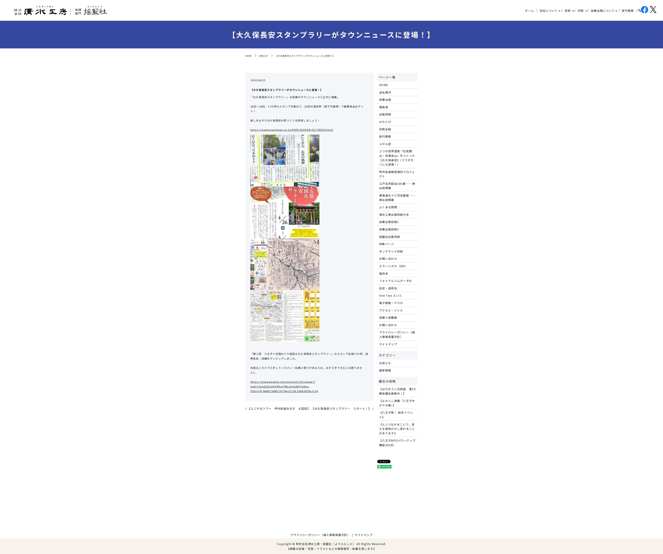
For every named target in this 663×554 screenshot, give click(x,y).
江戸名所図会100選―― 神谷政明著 (397, 185)
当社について (549, 10)
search (639, 10)
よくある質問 (388, 207)
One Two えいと (390, 295)
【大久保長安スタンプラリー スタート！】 (341, 408)
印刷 (581, 10)
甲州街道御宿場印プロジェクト (397, 174)
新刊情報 (628, 10)
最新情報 (385, 370)
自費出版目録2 (389, 229)
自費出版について (603, 10)
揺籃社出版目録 (389, 237)
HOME (248, 55)
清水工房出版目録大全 (394, 214)
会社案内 (385, 92)
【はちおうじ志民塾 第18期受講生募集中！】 (397, 391)
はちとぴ (385, 122)
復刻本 (383, 273)
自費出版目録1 (389, 222)
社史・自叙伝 (388, 288)
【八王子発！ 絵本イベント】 (396, 414)
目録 (568, 10)
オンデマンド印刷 (391, 251)
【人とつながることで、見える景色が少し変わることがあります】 (397, 428)
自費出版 (385, 99)
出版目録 (385, 114)
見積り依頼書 (388, 317)
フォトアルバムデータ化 (395, 281)
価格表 (383, 107)
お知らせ (263, 55)
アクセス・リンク (391, 310)
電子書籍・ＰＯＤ (391, 303)
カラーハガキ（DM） (393, 266)
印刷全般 (385, 129)
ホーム (529, 10)
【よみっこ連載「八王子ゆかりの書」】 (397, 403)
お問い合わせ (388, 259)
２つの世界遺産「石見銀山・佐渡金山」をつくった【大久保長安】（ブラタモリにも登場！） (397, 157)
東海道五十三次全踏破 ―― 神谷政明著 (397, 197)
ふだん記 (385, 144)
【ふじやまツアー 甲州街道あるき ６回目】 (279, 408)
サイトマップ (388, 344)
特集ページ (386, 244)
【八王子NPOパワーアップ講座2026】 (397, 442)
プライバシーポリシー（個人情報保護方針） (397, 334)
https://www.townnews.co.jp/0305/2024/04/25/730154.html (291, 130)
